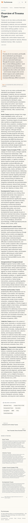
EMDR (13, 410)
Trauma (11, 7)
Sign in (4, 84)
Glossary (19, 518)
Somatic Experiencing (8, 413)
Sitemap (23, 518)
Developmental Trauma (8, 408)
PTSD (17, 410)
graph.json (7, 519)
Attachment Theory (7, 405)
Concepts (11, 518)
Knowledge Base (4, 7)
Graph (15, 518)
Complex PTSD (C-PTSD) (19, 405)
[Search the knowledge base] (19, 2)
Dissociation (17, 408)
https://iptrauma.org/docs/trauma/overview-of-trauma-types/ (14, 497)
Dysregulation (6, 410)
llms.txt (2, 519)
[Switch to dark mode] (22, 2)
